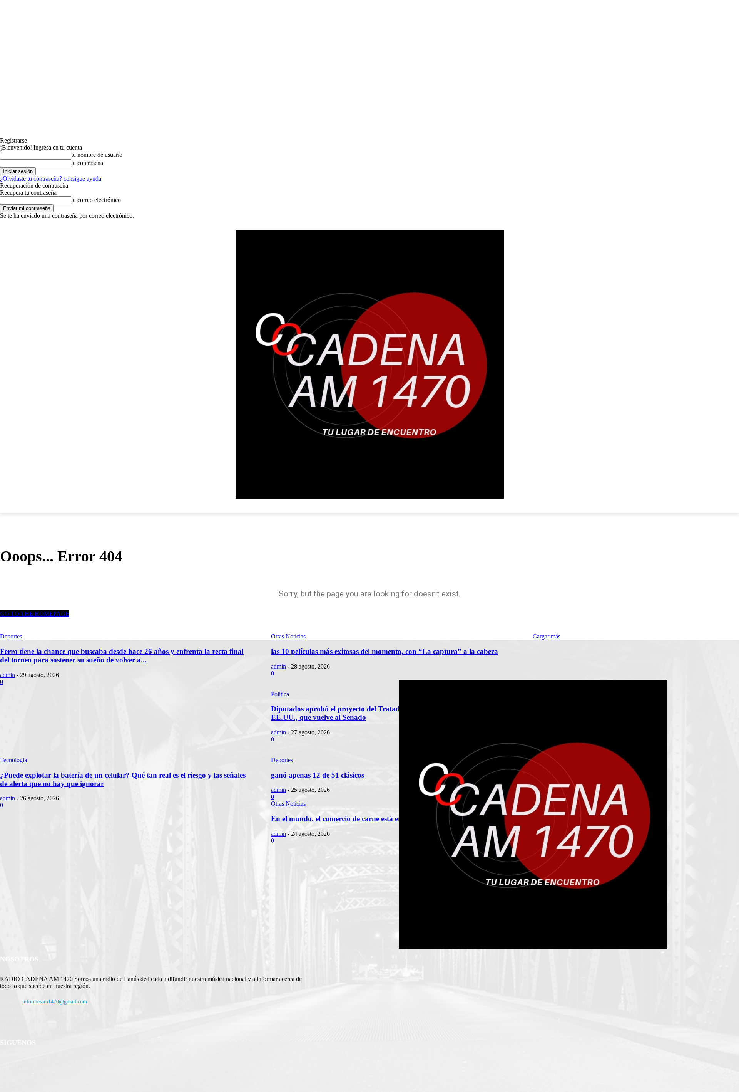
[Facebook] (27, 1063)
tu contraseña (87, 163)
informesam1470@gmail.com (54, 1002)
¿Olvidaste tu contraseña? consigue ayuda (50, 178)
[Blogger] (8, 1063)
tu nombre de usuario (96, 154)
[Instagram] (67, 1063)
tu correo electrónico (96, 200)
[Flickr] (47, 1063)
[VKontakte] (87, 1063)
